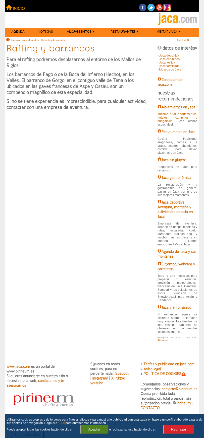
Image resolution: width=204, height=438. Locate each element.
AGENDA (18, 31)
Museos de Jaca (170, 69)
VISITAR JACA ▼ (169, 31)
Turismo (15, 40)
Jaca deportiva (30, 40)
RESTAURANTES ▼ (125, 31)
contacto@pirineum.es (179, 389)
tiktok (120, 378)
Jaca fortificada (169, 66)
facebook (122, 373)
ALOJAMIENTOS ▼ (81, 31)
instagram (100, 378)
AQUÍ (61, 423)
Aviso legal (152, 369)
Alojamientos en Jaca (178, 107)
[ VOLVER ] (183, 40)
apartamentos (187, 114)
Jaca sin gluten (173, 160)
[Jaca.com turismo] (177, 25)
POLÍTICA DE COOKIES (162, 373)
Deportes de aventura (53, 40)
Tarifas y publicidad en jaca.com (169, 364)
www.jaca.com (18, 366)
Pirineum (162, 340)
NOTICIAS (45, 31)
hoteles (162, 117)
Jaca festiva (167, 62)
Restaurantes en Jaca (178, 132)
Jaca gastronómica (176, 177)
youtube (96, 383)
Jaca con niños (169, 59)
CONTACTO (150, 408)
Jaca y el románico (176, 307)
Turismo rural (166, 114)
